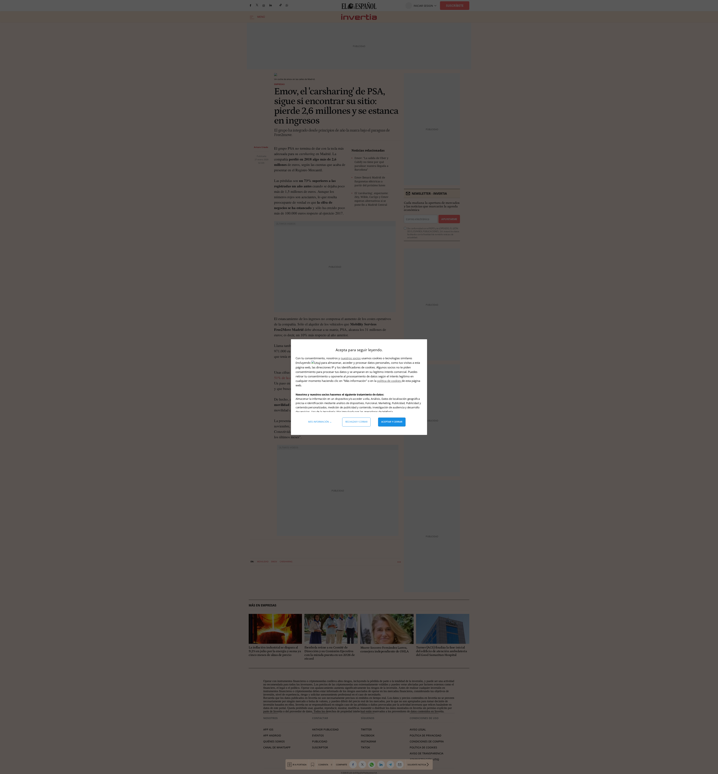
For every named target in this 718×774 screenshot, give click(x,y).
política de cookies (389, 381)
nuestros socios (351, 358)
